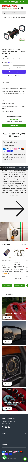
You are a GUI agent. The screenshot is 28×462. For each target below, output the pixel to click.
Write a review (14, 125)
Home (3, 17)
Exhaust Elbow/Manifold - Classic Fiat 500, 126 (15, 17)
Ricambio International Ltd (8, 49)
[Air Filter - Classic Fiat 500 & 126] (7, 253)
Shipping (10, 58)
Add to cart (19, 67)
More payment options (14, 76)
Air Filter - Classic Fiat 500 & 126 (7, 267)
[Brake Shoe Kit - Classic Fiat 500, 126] (19, 253)
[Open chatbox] (25, 459)
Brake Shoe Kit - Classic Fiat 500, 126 (19, 266)
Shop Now (7, 317)
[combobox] (14, 12)
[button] (22, 7)
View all (24, 244)
